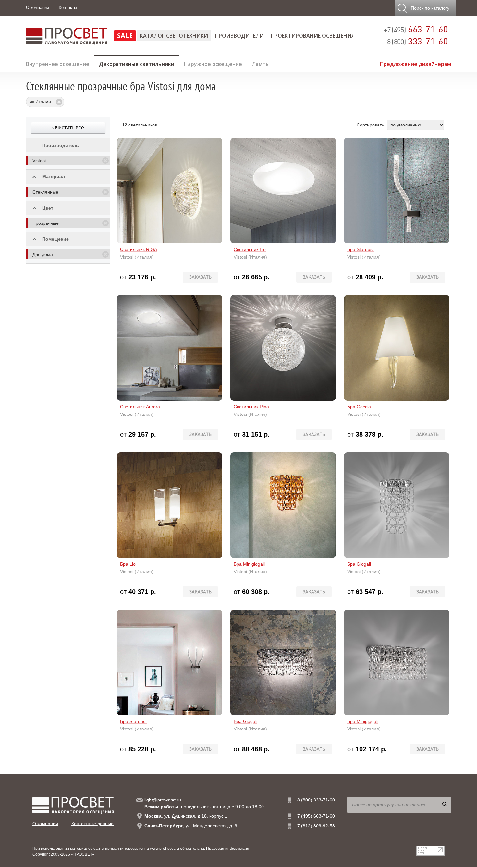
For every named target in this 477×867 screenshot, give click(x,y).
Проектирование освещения (313, 35)
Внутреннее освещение (57, 63)
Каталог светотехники (174, 35)
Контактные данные (92, 823)
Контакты (68, 7)
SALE (125, 35)
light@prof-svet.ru (162, 799)
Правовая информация (227, 848)
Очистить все (68, 127)
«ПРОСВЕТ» (82, 854)
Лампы (261, 63)
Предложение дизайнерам (415, 63)
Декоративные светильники (136, 63)
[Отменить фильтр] (105, 160)
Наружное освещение (213, 63)
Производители (239, 35)
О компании (37, 7)
